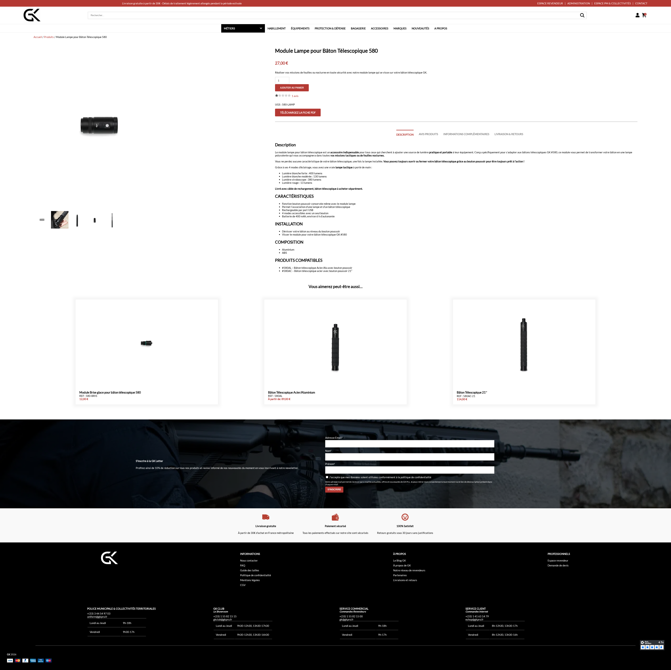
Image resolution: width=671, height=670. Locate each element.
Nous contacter (249, 560)
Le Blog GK (399, 560)
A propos (440, 28)
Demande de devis (558, 565)
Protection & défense (330, 28)
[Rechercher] (582, 15)
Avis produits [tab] (428, 134)
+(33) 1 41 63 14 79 (477, 616)
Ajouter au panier (292, 87)
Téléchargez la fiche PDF (298, 112)
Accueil (38, 36)
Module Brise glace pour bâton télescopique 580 (110, 392)
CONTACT (641, 3)
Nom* (328, 450)
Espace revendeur (558, 560)
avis (295, 95)
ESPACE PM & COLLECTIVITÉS (612, 3)
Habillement (277, 28)
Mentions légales (250, 580)
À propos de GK (402, 565)
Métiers (229, 28)
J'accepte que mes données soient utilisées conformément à (380, 477)
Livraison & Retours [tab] (509, 134)
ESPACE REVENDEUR (550, 3)
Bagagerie (358, 28)
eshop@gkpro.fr (475, 619)
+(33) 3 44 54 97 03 (98, 613)
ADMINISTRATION (578, 3)
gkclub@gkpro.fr (222, 619)
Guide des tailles (249, 570)
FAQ (242, 565)
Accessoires (379, 28)
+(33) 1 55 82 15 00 (351, 616)
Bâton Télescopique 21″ (472, 392)
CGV (243, 585)
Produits (49, 36)
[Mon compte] (637, 15)
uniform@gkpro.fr (97, 616)
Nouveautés (420, 28)
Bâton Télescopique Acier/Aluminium (291, 392)
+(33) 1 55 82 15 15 (225, 616)
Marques (400, 28)
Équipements (300, 28)
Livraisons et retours (405, 580)
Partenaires (400, 575)
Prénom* (330, 463)
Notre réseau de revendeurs (409, 570)
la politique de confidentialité (414, 477)
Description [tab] (405, 134)
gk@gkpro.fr (346, 619)
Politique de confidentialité (255, 575)
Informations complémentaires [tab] (466, 134)
